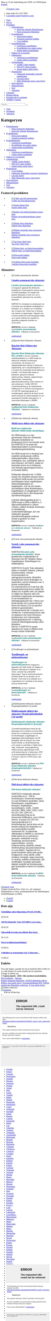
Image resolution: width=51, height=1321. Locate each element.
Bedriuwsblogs (12, 95)
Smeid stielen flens (19, 207)
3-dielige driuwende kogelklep (24, 264)
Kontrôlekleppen (18, 43)
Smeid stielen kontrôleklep (28, 50)
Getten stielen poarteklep (27, 60)
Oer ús (9, 22)
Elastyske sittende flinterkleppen (30, 29)
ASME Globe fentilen (26, 65)
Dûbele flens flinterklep (21, 226)
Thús (8, 20)
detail (19, 336)
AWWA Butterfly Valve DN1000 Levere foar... (21, 922)
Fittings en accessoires (21, 53)
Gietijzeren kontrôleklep (27, 46)
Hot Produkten (7, 978)
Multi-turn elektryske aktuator (28, 423)
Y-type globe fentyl (37, 985)
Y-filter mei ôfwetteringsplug (23, 201)
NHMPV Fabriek (13, 100)
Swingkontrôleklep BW (32, 983)
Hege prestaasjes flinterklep (28, 32)
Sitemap (18, 978)
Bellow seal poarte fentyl (11, 983)
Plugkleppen (17, 72)
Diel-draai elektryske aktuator (28, 784)
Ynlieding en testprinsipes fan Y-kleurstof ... (20, 953)
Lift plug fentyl (23, 79)
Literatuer (10, 93)
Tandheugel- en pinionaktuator (20, 656)
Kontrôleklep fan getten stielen (29, 48)
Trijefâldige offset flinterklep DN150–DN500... (21, 912)
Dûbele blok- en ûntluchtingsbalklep (26, 251)
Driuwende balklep (25, 36)
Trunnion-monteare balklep (28, 39)
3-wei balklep (22, 41)
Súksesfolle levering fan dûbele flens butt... (19, 932)
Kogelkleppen (17, 34)
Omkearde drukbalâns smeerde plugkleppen (30, 173)
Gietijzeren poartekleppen (27, 57)
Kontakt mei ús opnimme (16, 97)
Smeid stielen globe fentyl (27, 69)
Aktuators (16, 90)
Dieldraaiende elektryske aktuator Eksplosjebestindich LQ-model (27, 714)
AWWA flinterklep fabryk (36, 980)
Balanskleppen (18, 86)
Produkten (10, 25)
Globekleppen (17, 62)
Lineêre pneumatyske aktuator (28, 280)
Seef (13, 88)
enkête (14, 336)
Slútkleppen (16, 55)
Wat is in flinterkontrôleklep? (14, 942)
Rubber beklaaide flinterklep (12, 980)
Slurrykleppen (17, 83)
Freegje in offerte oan (10, 973)
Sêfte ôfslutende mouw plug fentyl (31, 81)
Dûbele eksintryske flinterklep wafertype (25, 984)
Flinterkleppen (17, 27)
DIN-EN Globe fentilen (26, 67)
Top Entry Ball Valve (20, 244)
